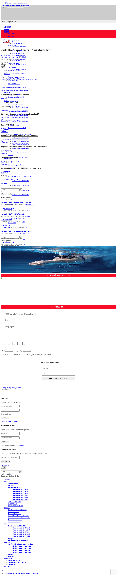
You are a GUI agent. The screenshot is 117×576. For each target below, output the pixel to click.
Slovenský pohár (29, 205)
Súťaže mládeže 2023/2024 (20, 148)
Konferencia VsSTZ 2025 (19, 43)
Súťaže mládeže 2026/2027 (16, 134)
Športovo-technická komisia (16, 97)
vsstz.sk (35, 573)
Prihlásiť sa (16, 422)
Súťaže (6, 130)
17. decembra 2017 (7, 55)
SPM (23, 222)
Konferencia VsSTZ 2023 (19, 60)
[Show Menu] (1, 34)
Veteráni (10, 204)
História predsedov (14, 502)
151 (2, 141)
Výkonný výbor (12, 33)
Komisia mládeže (13, 512)
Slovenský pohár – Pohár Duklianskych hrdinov (16, 231)
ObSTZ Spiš (14, 57)
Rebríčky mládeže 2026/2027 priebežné (19, 176)
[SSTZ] (58, 322)
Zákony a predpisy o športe (16, 218)
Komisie (7, 92)
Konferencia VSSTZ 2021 (19, 69)
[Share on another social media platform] (1, 84)
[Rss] (23, 343)
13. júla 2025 (4, 161)
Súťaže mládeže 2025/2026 (20, 108)
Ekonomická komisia (14, 106)
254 (3, 173)
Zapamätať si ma (8, 414)
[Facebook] (4, 343)
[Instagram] (14, 343)
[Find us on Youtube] (2, 8)
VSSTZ (6, 30)
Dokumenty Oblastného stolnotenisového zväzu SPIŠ (20, 114)
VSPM (26, 210)
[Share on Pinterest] (2, 82)
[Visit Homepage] (15, 6)
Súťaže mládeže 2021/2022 (20, 158)
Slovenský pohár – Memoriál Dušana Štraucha (16, 203)
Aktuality (7, 27)
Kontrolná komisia (14, 522)
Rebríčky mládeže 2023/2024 (21, 550)
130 (3, 163)
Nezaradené (6, 57)
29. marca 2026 (5, 128)
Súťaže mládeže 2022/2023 (20, 153)
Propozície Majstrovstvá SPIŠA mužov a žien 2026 (19, 136)
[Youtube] (9, 343)
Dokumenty (8, 209)
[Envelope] (18, 343)
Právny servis (12, 83)
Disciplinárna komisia (14, 120)
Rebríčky (7, 542)
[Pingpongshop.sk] (58, 329)
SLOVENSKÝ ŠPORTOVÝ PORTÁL (58, 275)
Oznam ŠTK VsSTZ (7, 125)
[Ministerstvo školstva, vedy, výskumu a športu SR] (58, 316)
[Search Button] (1, 234)
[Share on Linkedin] (1, 82)
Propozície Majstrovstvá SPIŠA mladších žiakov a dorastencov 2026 (26, 147)
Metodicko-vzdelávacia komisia (17, 111)
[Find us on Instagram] (3, 8)
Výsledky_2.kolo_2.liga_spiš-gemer (11, 87)
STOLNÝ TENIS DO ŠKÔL (58, 307)
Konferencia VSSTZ (13, 46)
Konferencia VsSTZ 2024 (19, 47)
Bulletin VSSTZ (12, 223)
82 (2, 152)
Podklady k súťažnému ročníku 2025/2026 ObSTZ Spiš (21, 168)
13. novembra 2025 (6, 139)
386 (3, 130)
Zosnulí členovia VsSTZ (15, 506)
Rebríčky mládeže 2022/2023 (20, 195)
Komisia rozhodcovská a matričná (18, 91)
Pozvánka (4, 183)
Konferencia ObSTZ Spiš (10, 157)
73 (2, 119)
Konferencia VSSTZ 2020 (19, 74)
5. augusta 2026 (5, 118)
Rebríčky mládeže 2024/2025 (20, 186)
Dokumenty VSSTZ (13, 162)
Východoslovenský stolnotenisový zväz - (19, 573)
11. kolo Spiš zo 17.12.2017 (10, 179)
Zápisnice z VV (12, 486)
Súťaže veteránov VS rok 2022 (17, 128)
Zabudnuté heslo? (6, 422)
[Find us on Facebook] (1, 8)
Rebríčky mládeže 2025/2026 (20, 181)
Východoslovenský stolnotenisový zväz (15, 3)
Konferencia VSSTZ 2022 (19, 64)
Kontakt (7, 227)
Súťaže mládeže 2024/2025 (20, 144)
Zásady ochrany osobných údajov (11, 388)
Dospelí (10, 162)
